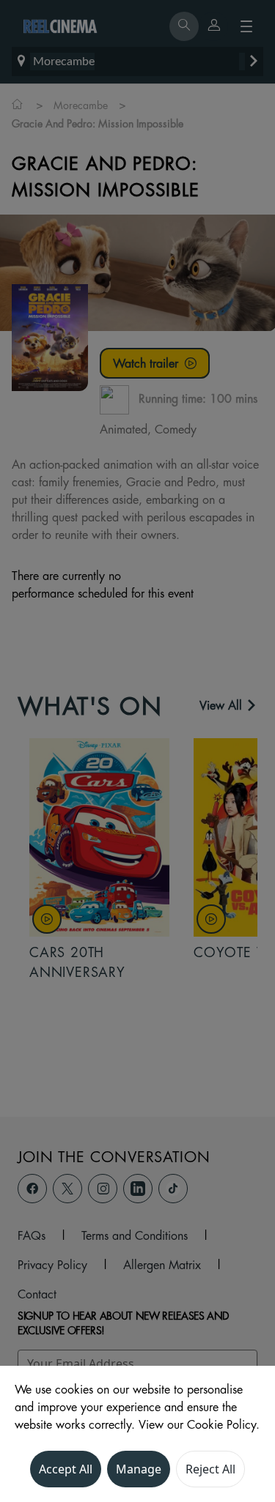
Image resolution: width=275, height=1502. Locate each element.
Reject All (210, 1469)
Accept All (65, 1469)
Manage (138, 1469)
